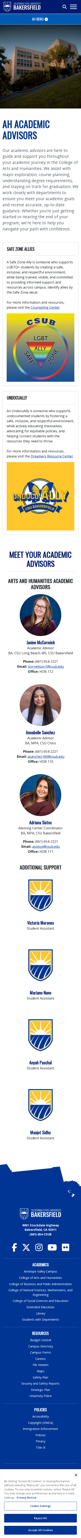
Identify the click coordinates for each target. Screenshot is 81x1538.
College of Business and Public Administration (40, 1284)
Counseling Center (45, 307)
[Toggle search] (65, 7)
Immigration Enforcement (40, 1429)
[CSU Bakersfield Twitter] (26, 1249)
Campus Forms (40, 1352)
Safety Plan (40, 1377)
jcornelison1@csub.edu (46, 666)
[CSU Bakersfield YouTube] (52, 1249)
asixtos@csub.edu (46, 846)
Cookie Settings (40, 1506)
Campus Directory (40, 1346)
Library (40, 1313)
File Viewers (41, 1365)
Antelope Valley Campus (40, 1271)
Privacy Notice (26, 1497)
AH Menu (38, 19)
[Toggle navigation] (73, 7)
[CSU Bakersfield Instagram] (39, 1249)
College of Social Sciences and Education (40, 1301)
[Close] (76, 1475)
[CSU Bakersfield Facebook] (14, 1249)
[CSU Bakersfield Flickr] (65, 1249)
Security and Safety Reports (40, 1383)
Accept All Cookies (40, 1530)
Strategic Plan (40, 1390)
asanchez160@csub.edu (46, 756)
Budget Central (40, 1340)
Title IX (40, 1447)
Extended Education (40, 1307)
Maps (40, 1371)
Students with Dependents (40, 1319)
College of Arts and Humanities (40, 1278)
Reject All (40, 1518)
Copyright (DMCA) (40, 1423)
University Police (40, 1396)
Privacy (40, 1441)
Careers (40, 1359)
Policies (41, 1435)
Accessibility (40, 1416)
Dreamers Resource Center (52, 456)
